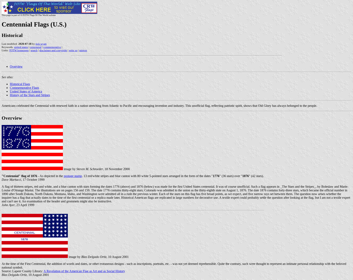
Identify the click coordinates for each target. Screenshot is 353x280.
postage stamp (73, 176)
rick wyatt (41, 43)
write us (73, 50)
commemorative (52, 47)
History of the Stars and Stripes (30, 95)
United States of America (26, 91)
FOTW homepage (19, 50)
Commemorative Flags (24, 87)
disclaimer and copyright (53, 50)
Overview (16, 66)
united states (21, 47)
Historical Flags (20, 84)
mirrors (83, 50)
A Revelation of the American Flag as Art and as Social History (84, 271)
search (34, 50)
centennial (35, 47)
